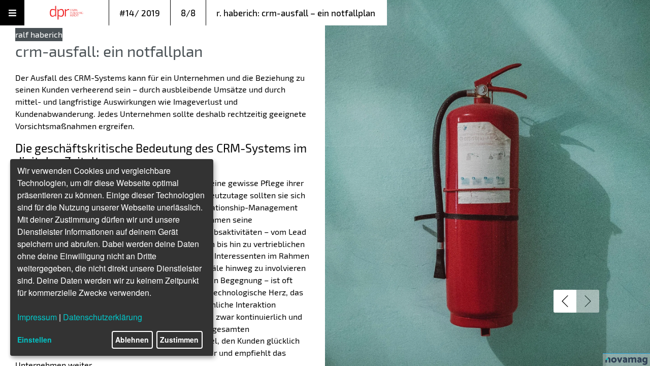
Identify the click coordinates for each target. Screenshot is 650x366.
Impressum (37, 317)
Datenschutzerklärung (102, 317)
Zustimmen (179, 339)
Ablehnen (132, 339)
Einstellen (34, 339)
